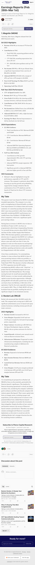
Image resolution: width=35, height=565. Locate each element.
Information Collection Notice (17, 442)
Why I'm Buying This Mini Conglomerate (10, 506)
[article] (17, 496)
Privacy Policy (30, 442)
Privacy (24, 552)
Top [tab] (3, 486)
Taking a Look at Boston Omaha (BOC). (12, 509)
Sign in (31, 2)
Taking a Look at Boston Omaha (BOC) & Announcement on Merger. (12, 496)
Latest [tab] (7, 486)
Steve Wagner (8, 18)
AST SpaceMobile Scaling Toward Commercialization (12, 518)
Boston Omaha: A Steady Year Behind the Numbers (11, 492)
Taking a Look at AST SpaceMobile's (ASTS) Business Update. (13, 521)
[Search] (32, 486)
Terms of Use (25, 441)
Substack (9, 561)
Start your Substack (13, 557)
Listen (31, 19)
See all (5, 530)
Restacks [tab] (12, 466)
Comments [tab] (5, 466)
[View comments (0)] (8, 24)
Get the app (25, 557)
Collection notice (17, 553)
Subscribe (25, 2)
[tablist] (8, 466)
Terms (28, 552)
